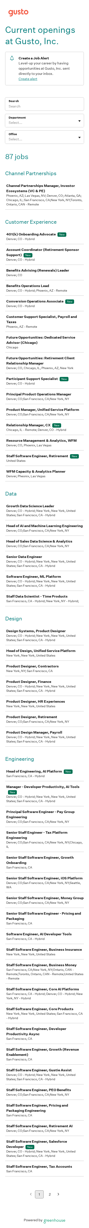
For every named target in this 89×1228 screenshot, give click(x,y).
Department (17, 117)
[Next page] (58, 1194)
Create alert (28, 79)
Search (14, 101)
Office (13, 134)
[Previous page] (31, 1194)
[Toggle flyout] (79, 121)
